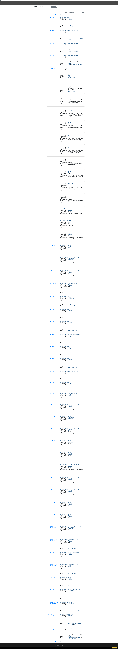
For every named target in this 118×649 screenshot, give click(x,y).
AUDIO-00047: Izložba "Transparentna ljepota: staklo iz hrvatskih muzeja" (70, 589)
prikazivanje (70, 26)
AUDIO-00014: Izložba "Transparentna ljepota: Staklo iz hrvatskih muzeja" (70, 182)
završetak (69, 77)
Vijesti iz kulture (70, 442)
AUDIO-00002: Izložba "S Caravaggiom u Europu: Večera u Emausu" (69, 30)
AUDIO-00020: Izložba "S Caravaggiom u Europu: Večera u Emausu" (69, 257)
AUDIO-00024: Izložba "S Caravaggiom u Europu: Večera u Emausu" (69, 309)
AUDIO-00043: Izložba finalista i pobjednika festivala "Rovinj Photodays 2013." (70, 539)
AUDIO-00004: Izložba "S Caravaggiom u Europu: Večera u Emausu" (69, 55)
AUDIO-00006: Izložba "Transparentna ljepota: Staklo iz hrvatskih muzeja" (70, 81)
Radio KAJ (69, 271)
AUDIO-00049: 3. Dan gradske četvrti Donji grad (66, 614)
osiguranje (75, 38)
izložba (72, 51)
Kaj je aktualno (70, 272)
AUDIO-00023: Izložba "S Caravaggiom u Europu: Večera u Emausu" (69, 296)
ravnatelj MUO (81, 38)
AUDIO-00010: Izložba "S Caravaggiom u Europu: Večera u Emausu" (69, 133)
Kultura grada (70, 19)
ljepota (71, 91)
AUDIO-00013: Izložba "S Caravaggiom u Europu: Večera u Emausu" (69, 170)
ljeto (68, 253)
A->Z (52, 9)
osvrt (69, 117)
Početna (116, 3)
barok (77, 38)
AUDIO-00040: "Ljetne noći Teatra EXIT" (65, 502)
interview (69, 37)
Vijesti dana (69, 566)
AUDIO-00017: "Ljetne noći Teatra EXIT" (65, 220)
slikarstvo (69, 39)
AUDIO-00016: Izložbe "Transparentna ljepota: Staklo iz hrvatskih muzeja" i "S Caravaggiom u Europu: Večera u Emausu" (70, 208)
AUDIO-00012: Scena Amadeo (64, 157)
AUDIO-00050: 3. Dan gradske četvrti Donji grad (66, 628)
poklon (69, 38)
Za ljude (69, 430)
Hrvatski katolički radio (71, 258)
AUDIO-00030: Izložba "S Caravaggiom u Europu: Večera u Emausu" (69, 382)
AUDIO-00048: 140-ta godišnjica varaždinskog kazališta (67, 602)
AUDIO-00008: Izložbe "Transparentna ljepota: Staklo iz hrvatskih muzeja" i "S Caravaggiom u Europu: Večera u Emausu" (70, 108)
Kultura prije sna (70, 96)
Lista (55, 6)
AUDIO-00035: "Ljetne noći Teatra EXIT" (65, 440)
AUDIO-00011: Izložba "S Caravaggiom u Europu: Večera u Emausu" (69, 145)
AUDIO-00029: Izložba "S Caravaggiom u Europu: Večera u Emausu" (69, 371)
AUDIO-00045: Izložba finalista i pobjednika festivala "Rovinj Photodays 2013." (70, 564)
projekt (74, 91)
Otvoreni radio (70, 615)
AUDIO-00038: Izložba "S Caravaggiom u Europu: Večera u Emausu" (69, 477)
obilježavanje (73, 610)
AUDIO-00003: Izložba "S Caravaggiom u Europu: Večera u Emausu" (69, 43)
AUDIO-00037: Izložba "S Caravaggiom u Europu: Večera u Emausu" (69, 464)
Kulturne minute (70, 259)
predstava (69, 76)
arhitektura (69, 610)
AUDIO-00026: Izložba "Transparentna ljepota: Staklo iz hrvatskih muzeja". (70, 334)
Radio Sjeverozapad (71, 603)
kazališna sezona (74, 77)
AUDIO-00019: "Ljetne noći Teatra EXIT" (65, 245)
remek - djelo (78, 142)
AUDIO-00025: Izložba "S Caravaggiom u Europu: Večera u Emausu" (69, 321)
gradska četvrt (74, 623)
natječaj (73, 535)
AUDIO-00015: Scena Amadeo (64, 194)
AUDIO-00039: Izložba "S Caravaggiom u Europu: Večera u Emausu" (69, 489)
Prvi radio (69, 31)
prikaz (69, 50)
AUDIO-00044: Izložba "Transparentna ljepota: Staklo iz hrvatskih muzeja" (70, 552)
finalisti (75, 535)
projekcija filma (70, 25)
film (72, 26)
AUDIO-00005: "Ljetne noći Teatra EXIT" (65, 68)
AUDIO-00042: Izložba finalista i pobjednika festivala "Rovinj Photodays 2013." (70, 526)
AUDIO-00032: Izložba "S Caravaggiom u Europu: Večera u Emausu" (69, 404)
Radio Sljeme (70, 18)
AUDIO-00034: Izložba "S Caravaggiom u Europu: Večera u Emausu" (69, 428)
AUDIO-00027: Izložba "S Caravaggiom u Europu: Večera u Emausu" (69, 346)
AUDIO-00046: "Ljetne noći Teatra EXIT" (65, 577)
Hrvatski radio (70, 310)
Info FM (69, 604)
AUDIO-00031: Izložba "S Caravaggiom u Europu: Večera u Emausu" (69, 393)
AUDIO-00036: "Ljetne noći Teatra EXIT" (65, 452)
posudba (72, 38)
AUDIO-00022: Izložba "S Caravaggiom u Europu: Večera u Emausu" (69, 283)
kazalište (74, 253)
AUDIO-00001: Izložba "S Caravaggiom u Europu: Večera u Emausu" (69, 17)
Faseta (53, 6)
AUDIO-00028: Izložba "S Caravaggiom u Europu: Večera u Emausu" (69, 358)
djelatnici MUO (78, 610)
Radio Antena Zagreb (71, 183)
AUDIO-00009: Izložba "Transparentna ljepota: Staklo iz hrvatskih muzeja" (70, 121)
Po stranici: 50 (54, 8)
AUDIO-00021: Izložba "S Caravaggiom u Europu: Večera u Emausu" (69, 270)
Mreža (58, 6)
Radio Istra (69, 565)
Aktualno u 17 (70, 323)
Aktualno (69, 32)
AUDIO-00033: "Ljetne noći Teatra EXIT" (65, 416)
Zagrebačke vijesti (70, 184)
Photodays (75, 624)
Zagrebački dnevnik (71, 298)
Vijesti (69, 159)
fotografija (69, 535)
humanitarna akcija (70, 329)
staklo (69, 91)
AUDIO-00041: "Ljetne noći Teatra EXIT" (65, 514)
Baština (69, 311)
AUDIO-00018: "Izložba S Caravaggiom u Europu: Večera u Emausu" (69, 232)
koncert (69, 265)
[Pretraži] (83, 12)
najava (69, 24)
